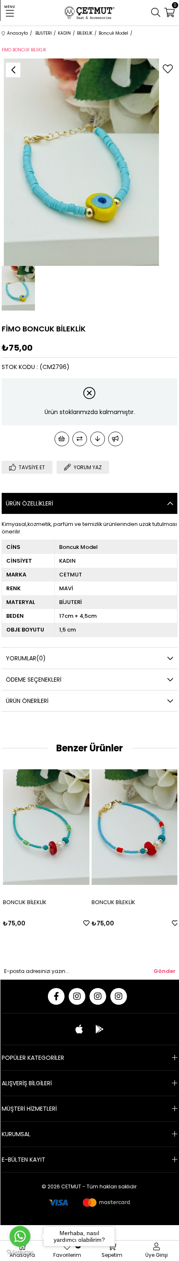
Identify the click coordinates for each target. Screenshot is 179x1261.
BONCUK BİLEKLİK (24, 902)
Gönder (165, 971)
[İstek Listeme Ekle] (62, 439)
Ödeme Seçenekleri (33, 679)
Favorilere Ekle (85, 923)
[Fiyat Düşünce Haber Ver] (97, 439)
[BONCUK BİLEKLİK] (45, 827)
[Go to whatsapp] (20, 1236)
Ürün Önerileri (27, 701)
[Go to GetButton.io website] (20, 1252)
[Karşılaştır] (79, 439)
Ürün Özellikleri (29, 503)
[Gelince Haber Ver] (115, 439)
